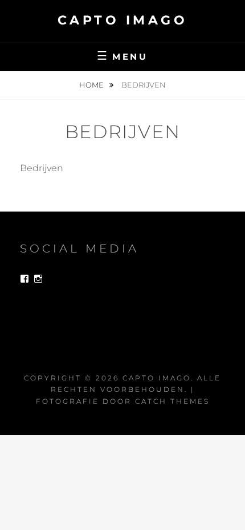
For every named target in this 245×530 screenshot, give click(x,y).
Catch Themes (172, 401)
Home (92, 84)
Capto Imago (123, 20)
